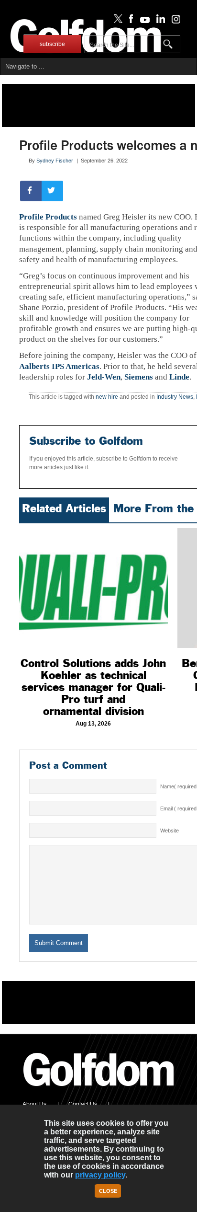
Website (169, 830)
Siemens (138, 376)
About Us (34, 1104)
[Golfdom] (98, 1090)
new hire (107, 396)
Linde (179, 376)
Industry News (174, 396)
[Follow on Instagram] (173, 21)
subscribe (52, 44)
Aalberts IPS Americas (59, 366)
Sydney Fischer (54, 160)
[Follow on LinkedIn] (159, 21)
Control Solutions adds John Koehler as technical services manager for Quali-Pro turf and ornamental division (93, 687)
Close (108, 1191)
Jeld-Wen (103, 376)
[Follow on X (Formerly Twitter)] (116, 21)
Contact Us (82, 1104)
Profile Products (48, 216)
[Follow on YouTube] (142, 21)
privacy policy (100, 1175)
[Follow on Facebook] (129, 21)
